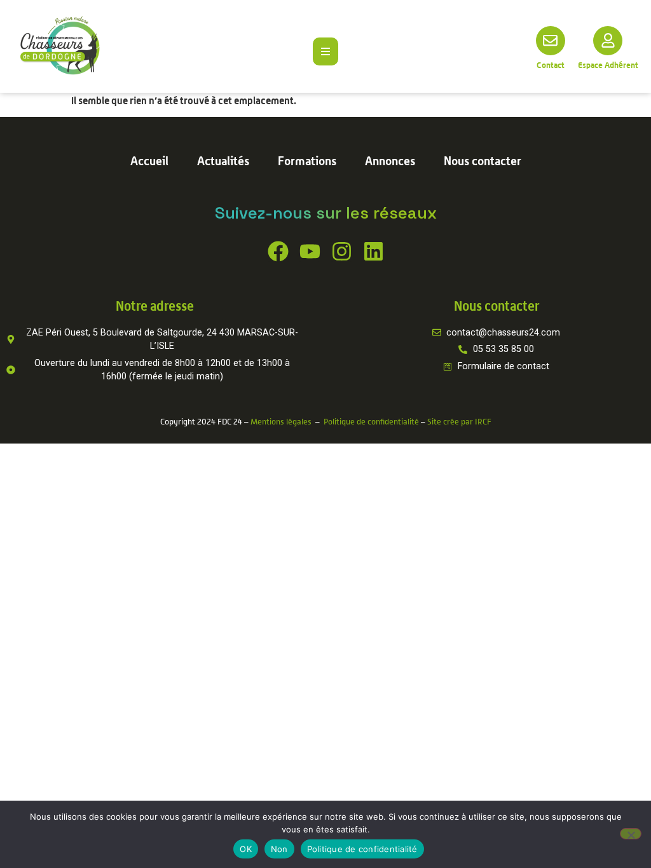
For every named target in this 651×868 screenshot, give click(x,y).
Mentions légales (281, 421)
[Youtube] (309, 251)
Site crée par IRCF (459, 421)
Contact (551, 65)
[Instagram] (341, 251)
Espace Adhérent (608, 65)
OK (246, 849)
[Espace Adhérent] (607, 40)
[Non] (630, 833)
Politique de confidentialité (371, 421)
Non (279, 849)
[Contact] (550, 40)
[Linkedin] (373, 251)
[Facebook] (278, 251)
